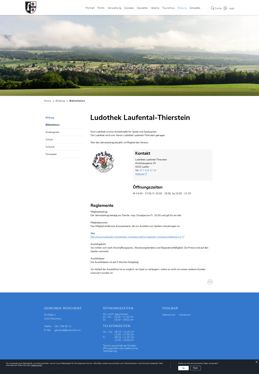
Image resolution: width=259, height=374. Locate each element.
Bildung (182, 8)
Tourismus (168, 8)
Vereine (154, 8)
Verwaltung (114, 8)
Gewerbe (142, 8)
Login (231, 8)
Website (141, 174)
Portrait (90, 8)
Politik (100, 8)
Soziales (129, 8)
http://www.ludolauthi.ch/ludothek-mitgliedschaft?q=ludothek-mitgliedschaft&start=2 (137, 237)
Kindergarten (52, 132)
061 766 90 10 (63, 326)
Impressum (185, 315)
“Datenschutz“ (36, 365)
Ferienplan (51, 154)
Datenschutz (168, 315)
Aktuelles (195, 8)
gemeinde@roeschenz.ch (68, 330)
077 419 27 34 (148, 170)
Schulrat (50, 147)
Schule (49, 139)
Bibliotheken (60, 125)
